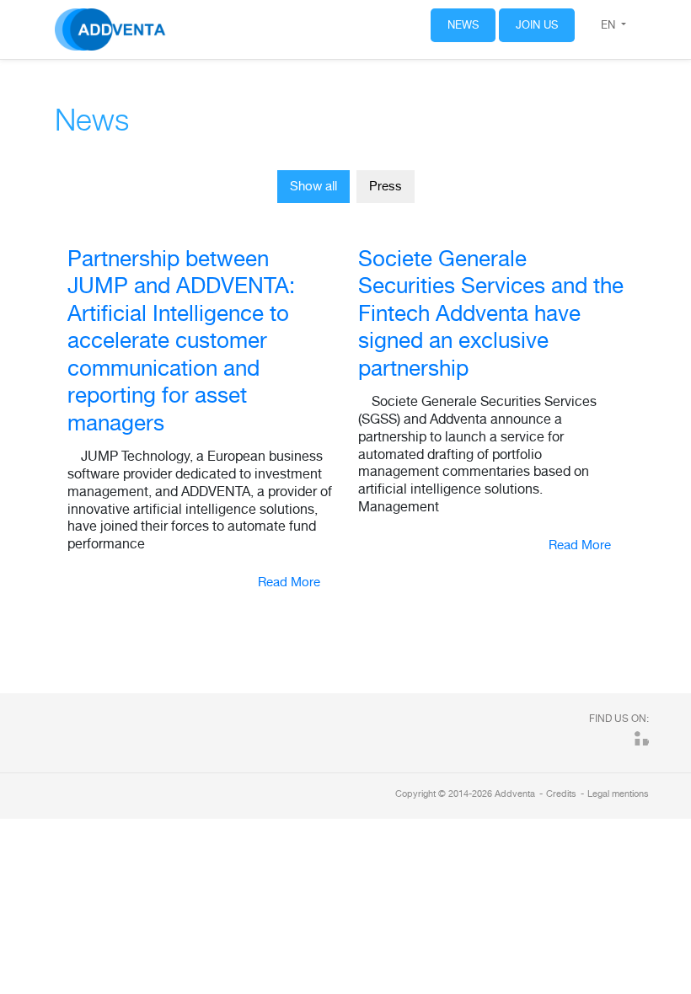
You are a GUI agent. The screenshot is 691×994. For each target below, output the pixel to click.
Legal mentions (618, 793)
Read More (289, 581)
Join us (537, 25)
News (463, 25)
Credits (561, 793)
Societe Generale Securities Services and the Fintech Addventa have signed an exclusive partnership (491, 312)
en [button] (610, 25)
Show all (313, 186)
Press (385, 186)
